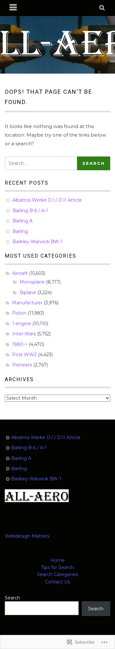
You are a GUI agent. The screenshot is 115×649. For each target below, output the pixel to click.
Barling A (22, 221)
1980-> (19, 344)
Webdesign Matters (27, 536)
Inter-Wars (24, 334)
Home (57, 560)
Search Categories (57, 574)
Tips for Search (57, 567)
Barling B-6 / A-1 (30, 210)
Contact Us (57, 582)
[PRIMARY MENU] (13, 8)
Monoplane (32, 282)
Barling (20, 231)
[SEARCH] (102, 8)
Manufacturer (27, 303)
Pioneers (22, 365)
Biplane (27, 292)
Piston (19, 313)
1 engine (21, 323)
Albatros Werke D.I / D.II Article (47, 200)
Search (12, 598)
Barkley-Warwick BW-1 (37, 241)
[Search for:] (42, 163)
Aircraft (20, 273)
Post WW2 (24, 354)
